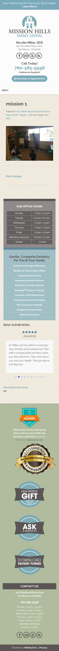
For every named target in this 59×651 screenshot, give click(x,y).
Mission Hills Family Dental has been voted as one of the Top (29, 431)
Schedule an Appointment (30, 78)
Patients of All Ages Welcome (29, 266)
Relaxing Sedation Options (29, 280)
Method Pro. (31, 647)
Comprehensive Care (29, 275)
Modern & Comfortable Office (29, 271)
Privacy (43, 647)
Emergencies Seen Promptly (29, 300)
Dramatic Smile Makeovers (29, 295)
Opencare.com (35, 440)
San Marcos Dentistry (24, 436)
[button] (16, 377)
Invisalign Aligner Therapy (29, 290)
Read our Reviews (29, 314)
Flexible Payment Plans (29, 310)
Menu (5, 90)
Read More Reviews (15, 387)
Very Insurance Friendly (29, 305)
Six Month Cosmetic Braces (29, 285)
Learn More (29, 6)
